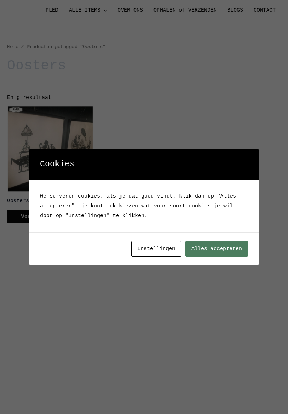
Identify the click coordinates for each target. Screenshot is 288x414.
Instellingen (156, 249)
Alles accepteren (216, 249)
